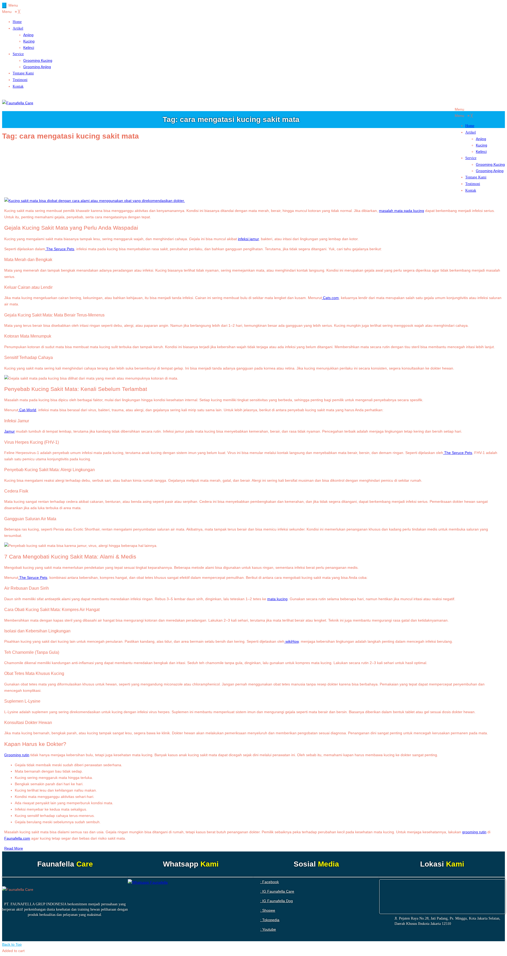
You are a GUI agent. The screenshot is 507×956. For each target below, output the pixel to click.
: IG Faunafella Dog (276, 901)
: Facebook (269, 882)
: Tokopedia (269, 920)
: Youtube (268, 929)
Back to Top (12, 944)
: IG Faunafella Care (277, 891)
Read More (13, 848)
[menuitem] (17, 22)
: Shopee (267, 910)
